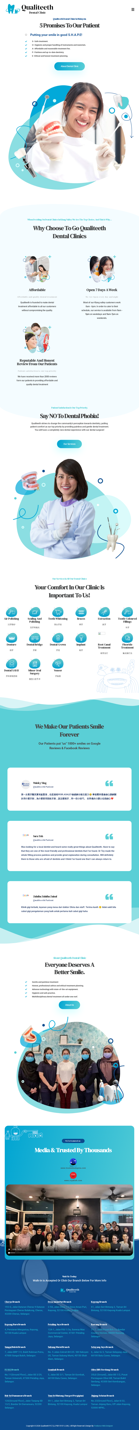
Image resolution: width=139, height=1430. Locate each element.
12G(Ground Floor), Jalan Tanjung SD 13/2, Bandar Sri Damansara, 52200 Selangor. (24, 1404)
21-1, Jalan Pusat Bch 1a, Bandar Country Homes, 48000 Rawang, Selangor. (108, 1333)
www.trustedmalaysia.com (73, 1168)
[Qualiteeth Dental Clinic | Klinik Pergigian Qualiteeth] (37, 9)
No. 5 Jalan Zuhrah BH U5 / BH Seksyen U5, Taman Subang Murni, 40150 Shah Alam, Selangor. (68, 1355)
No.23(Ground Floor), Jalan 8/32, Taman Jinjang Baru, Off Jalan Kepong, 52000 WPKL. (111, 1404)
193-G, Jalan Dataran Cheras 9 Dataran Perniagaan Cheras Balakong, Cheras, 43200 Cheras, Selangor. (25, 1310)
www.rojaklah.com (73, 1180)
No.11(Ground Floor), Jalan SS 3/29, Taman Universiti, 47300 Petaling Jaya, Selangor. (24, 1378)
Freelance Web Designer (103, 1426)
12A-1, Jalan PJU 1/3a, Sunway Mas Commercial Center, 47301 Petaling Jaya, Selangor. (66, 1333)
